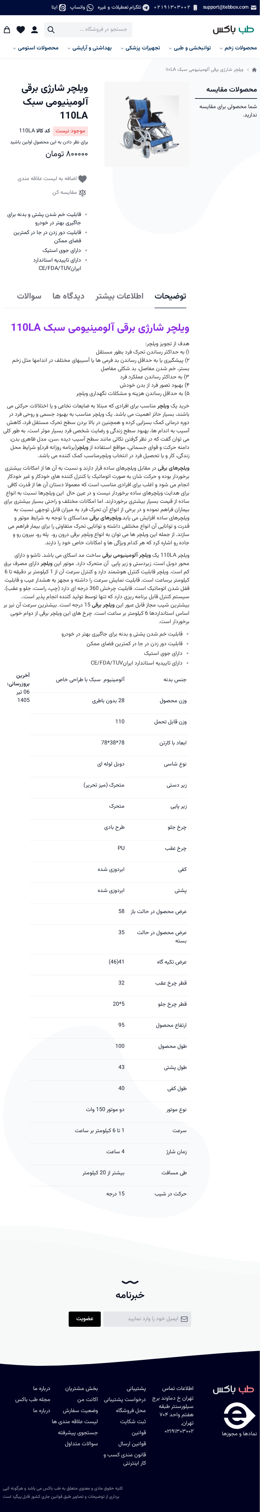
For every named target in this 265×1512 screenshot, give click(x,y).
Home (254, 70)
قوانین (139, 1433)
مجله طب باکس (32, 1400)
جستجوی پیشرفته (78, 1433)
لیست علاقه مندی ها (75, 1422)
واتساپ (77, 7)
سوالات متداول (81, 1444)
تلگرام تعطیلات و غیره (119, 7)
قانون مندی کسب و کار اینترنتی (125, 1459)
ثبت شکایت (133, 1422)
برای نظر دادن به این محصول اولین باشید (49, 142)
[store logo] (230, 30)
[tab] (170, 296)
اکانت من (87, 1400)
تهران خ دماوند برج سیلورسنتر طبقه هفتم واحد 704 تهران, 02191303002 (173, 1415)
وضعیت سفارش (80, 1411)
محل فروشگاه (131, 1411)
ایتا (54, 7)
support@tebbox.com (226, 7)
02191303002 (172, 7)
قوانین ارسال (132, 1444)
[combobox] (88, 29)
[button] (147, 124)
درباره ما (41, 1411)
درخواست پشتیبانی (125, 1400)
